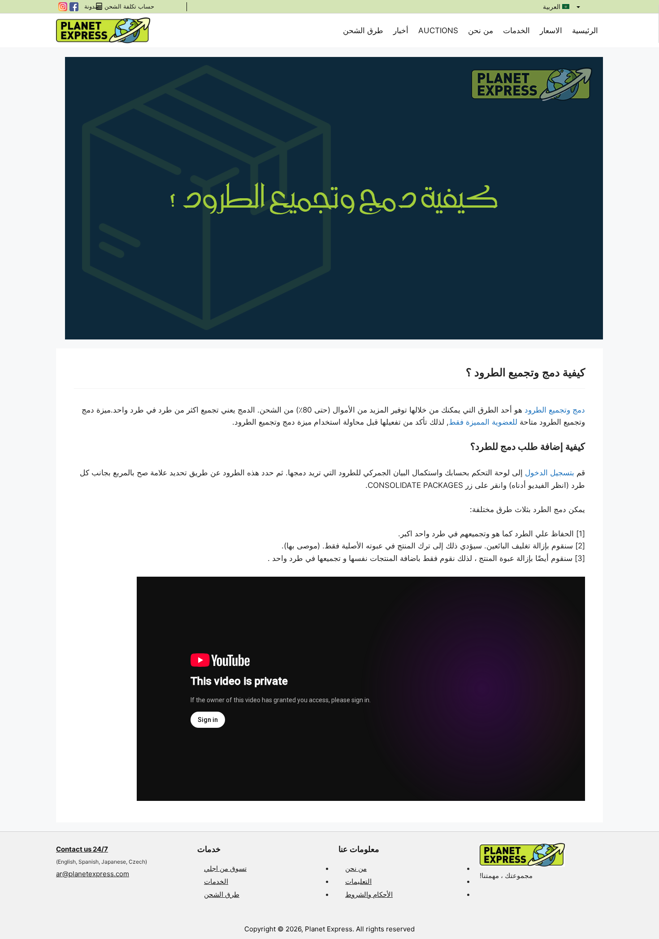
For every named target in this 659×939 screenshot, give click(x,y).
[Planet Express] (103, 30)
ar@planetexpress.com (92, 873)
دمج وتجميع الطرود (555, 409)
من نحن (480, 30)
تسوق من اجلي (225, 868)
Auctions (438, 30)
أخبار (400, 30)
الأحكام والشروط (369, 894)
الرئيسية (585, 30)
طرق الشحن (363, 30)
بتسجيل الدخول (549, 472)
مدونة (91, 7)
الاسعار (551, 30)
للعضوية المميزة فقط (483, 421)
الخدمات (516, 30)
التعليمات (358, 881)
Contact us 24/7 (82, 849)
